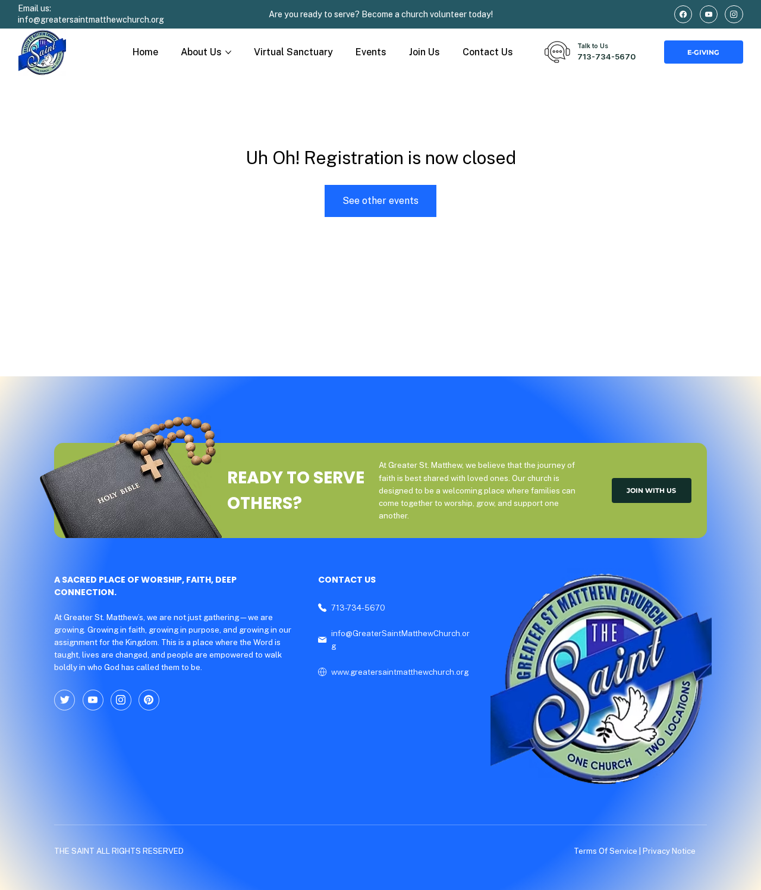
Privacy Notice (669, 851)
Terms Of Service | (608, 851)
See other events (380, 200)
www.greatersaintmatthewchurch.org (399, 672)
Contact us (347, 580)
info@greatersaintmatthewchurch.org (91, 19)
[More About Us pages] (228, 52)
